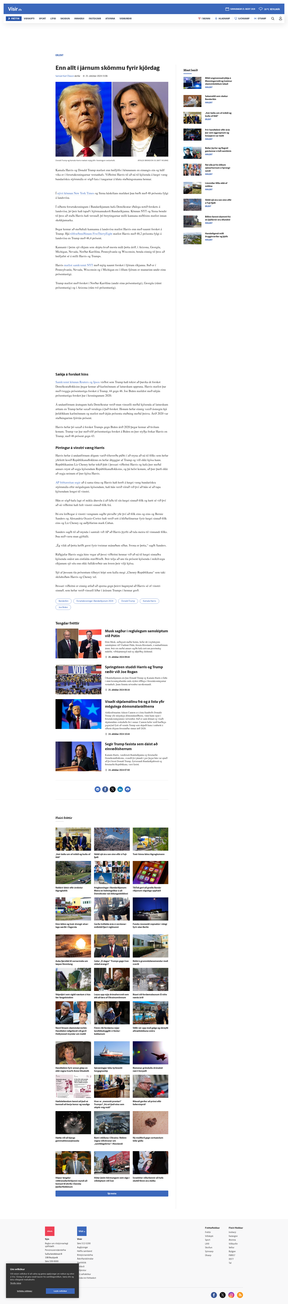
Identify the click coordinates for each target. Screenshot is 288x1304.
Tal (230, 1263)
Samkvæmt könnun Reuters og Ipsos (78, 382)
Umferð (80, 1267)
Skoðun (208, 1248)
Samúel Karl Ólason (65, 76)
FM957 (232, 1255)
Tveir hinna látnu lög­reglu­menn (149, 854)
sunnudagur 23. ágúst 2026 (242, 9)
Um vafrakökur (84, 1274)
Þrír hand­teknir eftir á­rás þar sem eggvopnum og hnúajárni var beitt (217, 133)
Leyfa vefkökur (60, 1291)
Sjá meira (112, 1194)
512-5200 (86, 1244)
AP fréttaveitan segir (68, 482)
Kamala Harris (149, 601)
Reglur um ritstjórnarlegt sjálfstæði (56, 1245)
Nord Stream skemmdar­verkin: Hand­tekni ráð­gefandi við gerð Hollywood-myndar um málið (71, 1031)
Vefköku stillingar (24, 1291)
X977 (231, 1259)
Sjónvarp (209, 1251)
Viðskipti (209, 1236)
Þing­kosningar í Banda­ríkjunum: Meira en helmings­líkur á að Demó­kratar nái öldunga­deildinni (111, 891)
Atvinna (232, 1240)
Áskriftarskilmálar (85, 1259)
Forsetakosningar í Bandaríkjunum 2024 (94, 601)
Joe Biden (63, 607)
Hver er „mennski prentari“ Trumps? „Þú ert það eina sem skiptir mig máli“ (109, 1104)
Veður (231, 1248)
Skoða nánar (15, 1283)
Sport (207, 1240)
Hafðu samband (84, 1251)
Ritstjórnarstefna (85, 1255)
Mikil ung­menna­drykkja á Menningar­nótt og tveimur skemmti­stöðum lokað (218, 81)
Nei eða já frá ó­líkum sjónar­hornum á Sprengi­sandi (218, 168)
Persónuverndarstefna (55, 1250)
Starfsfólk (81, 1263)
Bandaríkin (63, 601)
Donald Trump (128, 601)
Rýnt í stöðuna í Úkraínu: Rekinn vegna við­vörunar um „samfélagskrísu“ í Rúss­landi (110, 1141)
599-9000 (54, 1261)
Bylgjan (232, 1251)
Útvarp (208, 1255)
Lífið (207, 1244)
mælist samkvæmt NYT (78, 265)
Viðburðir (233, 1244)
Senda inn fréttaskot (86, 1278)
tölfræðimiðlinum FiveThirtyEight (91, 234)
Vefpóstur (81, 1270)
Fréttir (208, 1232)
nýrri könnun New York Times (75, 193)
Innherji (232, 1232)
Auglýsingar (82, 1247)
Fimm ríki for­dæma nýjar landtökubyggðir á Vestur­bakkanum (107, 1031)
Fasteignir (233, 1236)
